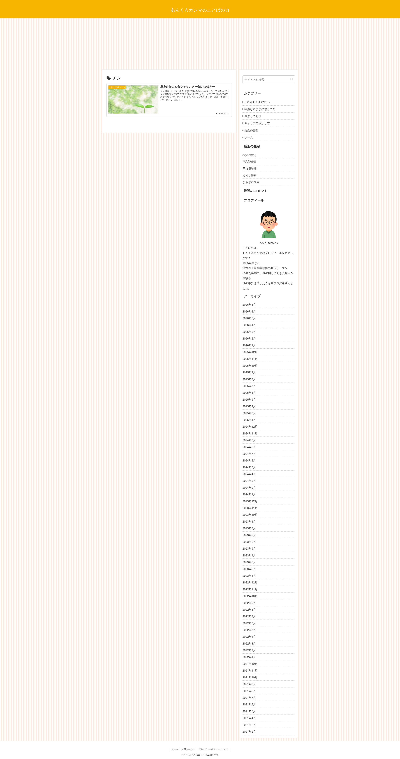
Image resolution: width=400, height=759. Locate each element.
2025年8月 (249, 379)
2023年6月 (249, 542)
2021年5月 (249, 711)
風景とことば (252, 116)
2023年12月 (250, 501)
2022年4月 (249, 636)
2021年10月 (250, 677)
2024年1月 (249, 494)
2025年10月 (250, 365)
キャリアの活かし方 (257, 123)
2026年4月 (249, 325)
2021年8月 (249, 691)
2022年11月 (250, 589)
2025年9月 (249, 372)
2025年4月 (249, 406)
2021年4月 (249, 718)
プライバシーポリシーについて (213, 749)
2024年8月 (249, 447)
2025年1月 (249, 420)
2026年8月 (249, 304)
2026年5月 (249, 318)
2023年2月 (249, 569)
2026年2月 (249, 338)
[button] (292, 79)
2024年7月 (249, 453)
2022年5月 (249, 630)
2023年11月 (250, 508)
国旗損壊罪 (249, 168)
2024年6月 (249, 460)
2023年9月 (249, 521)
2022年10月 (250, 596)
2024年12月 (250, 426)
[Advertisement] (200, 44)
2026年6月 (249, 311)
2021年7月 (249, 697)
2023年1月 (249, 575)
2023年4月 (249, 555)
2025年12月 (250, 352)
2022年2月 (249, 650)
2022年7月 (249, 616)
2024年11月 (250, 433)
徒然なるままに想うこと (259, 109)
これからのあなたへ (257, 102)
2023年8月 (249, 528)
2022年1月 (249, 657)
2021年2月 (249, 731)
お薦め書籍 (251, 130)
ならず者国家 (250, 182)
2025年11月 (250, 359)
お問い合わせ (188, 749)
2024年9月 (249, 440)
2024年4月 (249, 474)
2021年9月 (249, 684)
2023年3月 (249, 562)
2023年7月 (249, 535)
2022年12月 (250, 582)
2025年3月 (249, 413)
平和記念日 (249, 161)
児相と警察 (249, 175)
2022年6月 (249, 623)
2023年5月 (249, 548)
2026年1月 (249, 345)
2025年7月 (249, 386)
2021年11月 (250, 670)
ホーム (248, 137)
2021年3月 (249, 725)
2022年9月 (249, 603)
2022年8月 (249, 609)
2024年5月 (249, 467)
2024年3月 (249, 481)
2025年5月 (249, 399)
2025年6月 (249, 392)
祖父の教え (249, 155)
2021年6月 (249, 704)
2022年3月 (249, 643)
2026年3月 (249, 332)
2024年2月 (249, 487)
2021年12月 (250, 664)
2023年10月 (250, 514)
